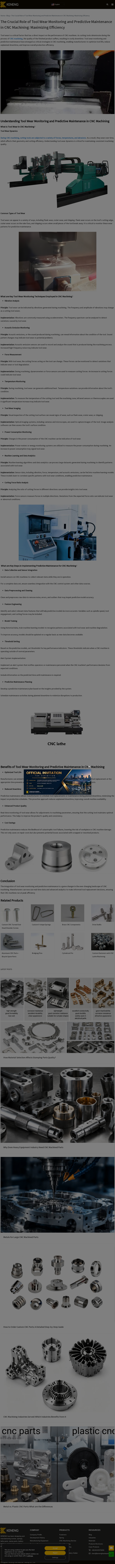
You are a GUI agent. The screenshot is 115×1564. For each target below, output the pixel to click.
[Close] (89, 767)
